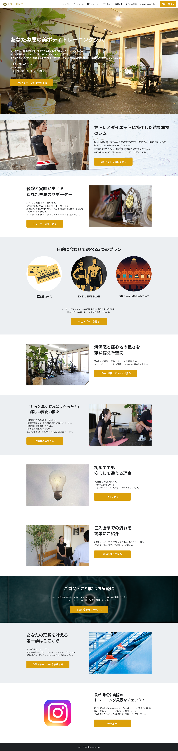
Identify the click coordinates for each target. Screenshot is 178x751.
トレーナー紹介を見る (44, 223)
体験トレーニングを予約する (48, 664)
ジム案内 (106, 4)
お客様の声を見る (44, 441)
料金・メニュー (93, 4)
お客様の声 (117, 4)
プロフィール (78, 4)
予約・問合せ (168, 4)
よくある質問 (131, 4)
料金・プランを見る (89, 321)
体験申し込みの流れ (148, 4)
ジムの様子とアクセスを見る (115, 373)
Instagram (112, 723)
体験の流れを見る (112, 554)
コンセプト (65, 4)
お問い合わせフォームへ (89, 609)
